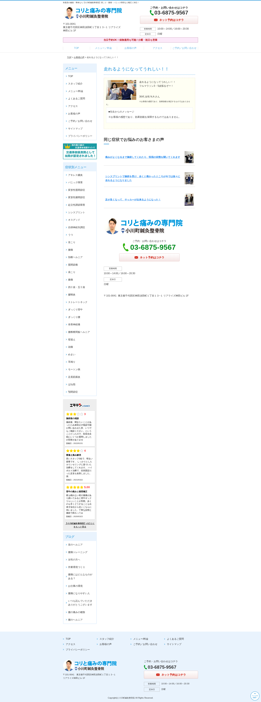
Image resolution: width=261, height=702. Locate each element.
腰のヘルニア (75, 619)
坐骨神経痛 (74, 324)
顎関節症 (73, 392)
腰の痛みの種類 (76, 612)
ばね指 (71, 384)
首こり (71, 242)
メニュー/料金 (75, 91)
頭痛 (70, 347)
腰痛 (70, 250)
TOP (76, 48)
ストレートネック (77, 302)
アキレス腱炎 (75, 175)
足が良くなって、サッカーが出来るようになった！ (133, 199)
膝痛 (70, 279)
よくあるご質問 (76, 98)
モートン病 (74, 369)
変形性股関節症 (76, 190)
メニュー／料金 (103, 48)
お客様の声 (130, 48)
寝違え (71, 339)
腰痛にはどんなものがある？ (80, 576)
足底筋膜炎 (74, 377)
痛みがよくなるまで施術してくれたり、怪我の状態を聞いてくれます (142, 157)
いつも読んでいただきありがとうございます (80, 603)
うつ (70, 234)
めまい (71, 354)
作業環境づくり (76, 567)
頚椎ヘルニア (75, 257)
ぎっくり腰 (74, 317)
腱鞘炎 (71, 294)
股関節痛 (73, 264)
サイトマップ (75, 128)
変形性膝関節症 (76, 197)
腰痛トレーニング (77, 552)
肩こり (71, 272)
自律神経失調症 (76, 227)
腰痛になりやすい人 (79, 593)
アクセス (157, 48)
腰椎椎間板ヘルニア (79, 332)
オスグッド (74, 220)
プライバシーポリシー (80, 136)
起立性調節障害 (76, 205)
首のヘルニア (75, 544)
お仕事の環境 (75, 586)
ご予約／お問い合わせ (184, 48)
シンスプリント (76, 212)
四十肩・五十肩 (76, 287)
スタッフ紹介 (75, 83)
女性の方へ (74, 559)
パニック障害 (75, 182)
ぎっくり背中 (75, 309)
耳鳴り (71, 362)
